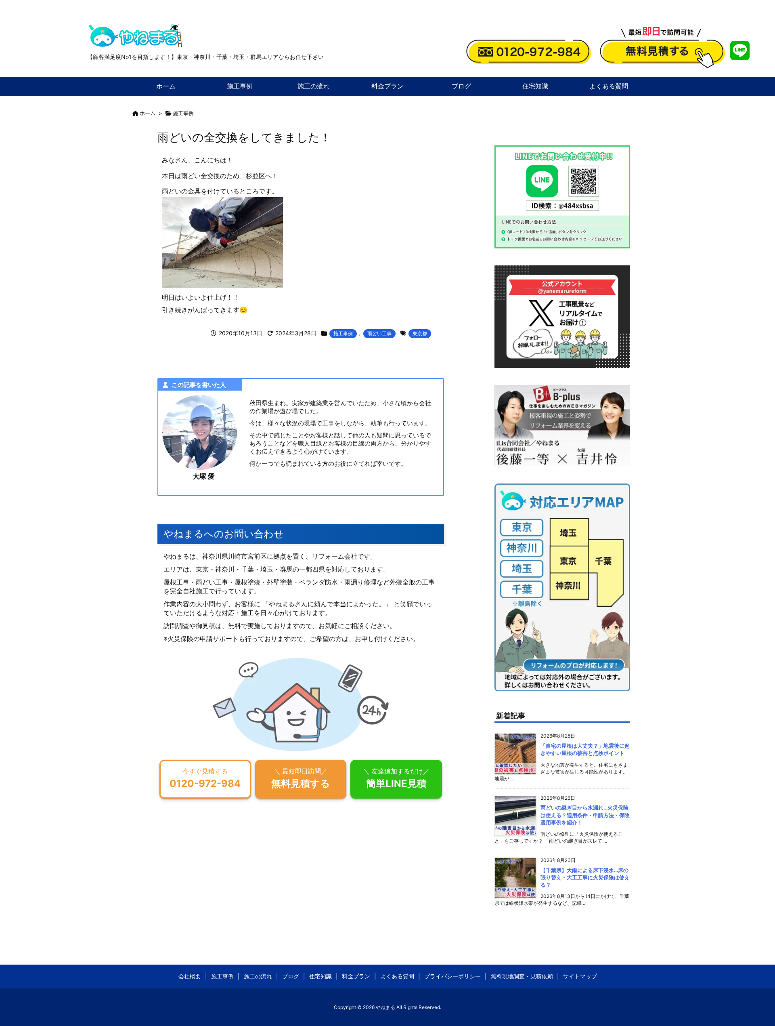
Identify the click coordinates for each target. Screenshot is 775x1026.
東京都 (420, 333)
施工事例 (183, 113)
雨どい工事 (379, 333)
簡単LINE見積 (396, 778)
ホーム (147, 113)
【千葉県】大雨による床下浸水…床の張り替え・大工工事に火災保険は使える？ (585, 877)
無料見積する (300, 778)
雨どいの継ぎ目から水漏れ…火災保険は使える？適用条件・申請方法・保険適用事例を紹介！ (585, 814)
